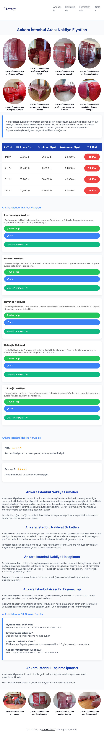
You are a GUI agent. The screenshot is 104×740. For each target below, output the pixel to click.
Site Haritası (48, 729)
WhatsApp (14, 228)
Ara (11, 235)
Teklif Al (92, 156)
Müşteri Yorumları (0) (17, 244)
